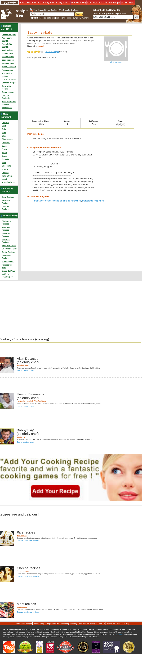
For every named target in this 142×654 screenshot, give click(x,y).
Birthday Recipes (6, 240)
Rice (4, 163)
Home (22, 2)
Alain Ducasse (23, 365)
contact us (119, 634)
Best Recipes (33, 2)
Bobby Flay (21, 437)
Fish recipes (7, 53)
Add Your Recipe (112, 2)
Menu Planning (78, 2)
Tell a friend (117, 624)
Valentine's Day (9, 245)
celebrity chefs (74, 201)
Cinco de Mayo (8, 271)
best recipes (45, 201)
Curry (4, 146)
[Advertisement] (81, 91)
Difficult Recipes (5, 207)
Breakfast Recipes (6, 234)
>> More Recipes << (7, 106)
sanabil (40, 46)
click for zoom (116, 62)
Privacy (109, 624)
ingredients (87, 201)
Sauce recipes (8, 92)
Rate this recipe (52, 52)
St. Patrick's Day (9, 249)
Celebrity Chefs (94, 2)
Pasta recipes (8, 57)
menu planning (59, 201)
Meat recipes (7, 50)
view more (84, 18)
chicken (51, 18)
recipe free (22, 13)
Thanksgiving (8, 261)
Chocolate (6, 166)
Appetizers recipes (7, 39)
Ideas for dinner (9, 101)
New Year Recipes (6, 228)
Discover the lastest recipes (28, 540)
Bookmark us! (127, 2)
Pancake (5, 159)
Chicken (5, 123)
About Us (101, 624)
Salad (4, 152)
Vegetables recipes (7, 74)
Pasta (4, 149)
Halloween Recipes (6, 256)
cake (58, 18)
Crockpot (6, 143)
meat (36, 201)
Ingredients (64, 2)
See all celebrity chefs (25, 370)
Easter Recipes (8, 252)
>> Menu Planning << (7, 275)
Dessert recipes (9, 34)
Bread (4, 156)
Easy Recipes (8, 197)
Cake (4, 129)
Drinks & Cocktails (6, 96)
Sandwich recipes (6, 87)
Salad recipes (8, 63)
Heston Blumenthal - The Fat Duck (31, 401)
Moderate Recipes (6, 201)
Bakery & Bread (9, 67)
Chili (4, 136)
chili (63, 18)
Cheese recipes (23, 571)
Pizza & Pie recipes (7, 45)
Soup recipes (8, 60)
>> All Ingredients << (8, 180)
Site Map (126, 624)
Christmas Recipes (6, 222)
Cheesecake (7, 139)
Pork (4, 133)
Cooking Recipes (49, 2)
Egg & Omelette (9, 79)
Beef (4, 126)
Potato (5, 169)
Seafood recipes (9, 83)
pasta (69, 18)
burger (75, 18)
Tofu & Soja (7, 176)
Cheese (5, 173)
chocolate (42, 18)
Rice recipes (7, 70)
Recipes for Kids (7, 266)
